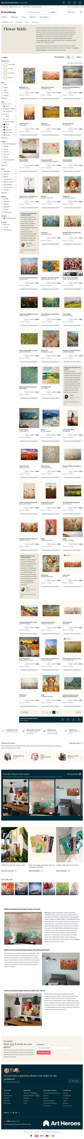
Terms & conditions (29, 1132)
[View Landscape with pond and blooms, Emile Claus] (43, 799)
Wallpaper (47, 912)
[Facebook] (16, 1113)
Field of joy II (68, 384)
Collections (14, 17)
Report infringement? (46, 1132)
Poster (38, 50)
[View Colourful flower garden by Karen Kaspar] (77, 791)
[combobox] (37, 12)
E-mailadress (41, 1044)
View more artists (74, 743)
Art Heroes (67, 1090)
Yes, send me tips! (43, 1052)
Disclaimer (37, 1132)
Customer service (49, 1090)
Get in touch (75, 1081)
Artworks (4, 17)
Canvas (76, 48)
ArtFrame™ (44, 50)
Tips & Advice (44, 17)
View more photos (72, 774)
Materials (32, 17)
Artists (24, 17)
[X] (19, 1113)
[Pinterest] (14, 1113)
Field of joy (33, 568)
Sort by (79, 57)
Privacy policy (56, 1132)
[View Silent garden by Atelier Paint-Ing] (15, 795)
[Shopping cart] (81, 12)
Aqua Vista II (29, 580)
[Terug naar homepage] (8, 12)
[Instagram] (11, 1113)
